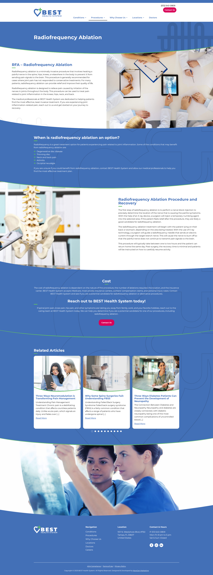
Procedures (97, 17)
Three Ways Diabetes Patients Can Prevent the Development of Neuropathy (155, 398)
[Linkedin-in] (161, 545)
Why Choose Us (117, 17)
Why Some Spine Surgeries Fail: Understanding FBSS (104, 397)
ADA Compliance (94, 566)
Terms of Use (108, 566)
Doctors (153, 17)
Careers (89, 550)
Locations (137, 17)
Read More (41, 418)
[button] (92, 431)
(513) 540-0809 (168, 5)
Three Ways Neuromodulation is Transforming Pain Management (55, 397)
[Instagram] (156, 545)
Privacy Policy (120, 566)
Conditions (78, 17)
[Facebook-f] (151, 545)
